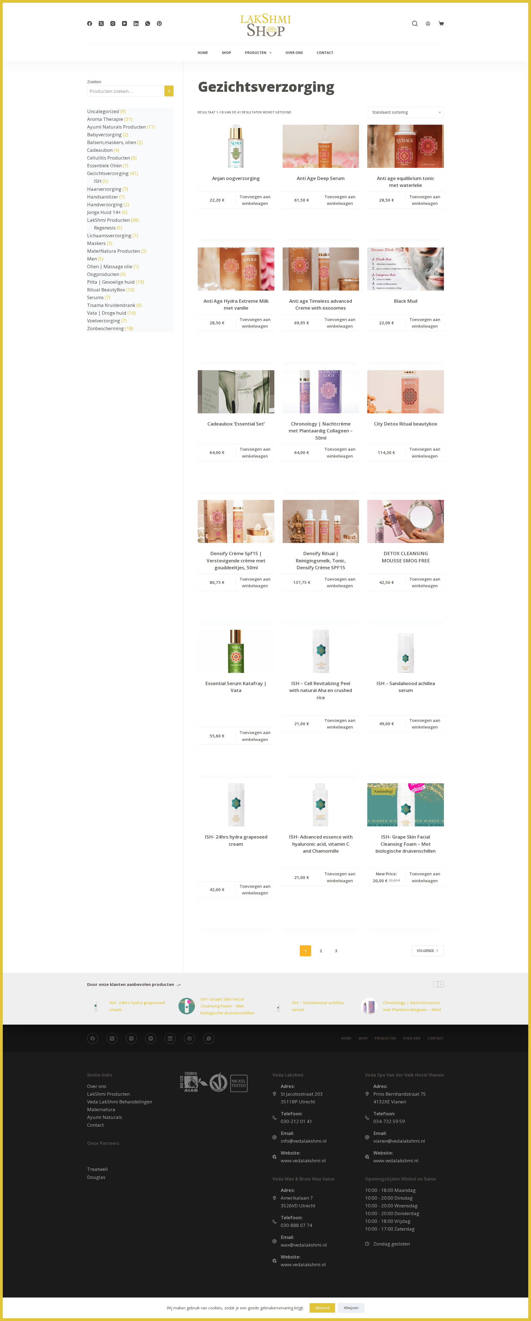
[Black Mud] (405, 269)
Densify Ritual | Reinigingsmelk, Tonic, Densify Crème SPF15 (321, 560)
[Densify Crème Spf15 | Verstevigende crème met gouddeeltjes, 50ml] (236, 521)
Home (203, 52)
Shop (226, 52)
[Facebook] (89, 23)
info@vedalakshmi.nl (304, 1141)
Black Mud (405, 301)
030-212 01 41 (296, 1121)
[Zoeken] (415, 23)
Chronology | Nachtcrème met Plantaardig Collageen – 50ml (321, 431)
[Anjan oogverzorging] (236, 146)
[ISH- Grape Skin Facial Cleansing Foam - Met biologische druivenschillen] (405, 804)
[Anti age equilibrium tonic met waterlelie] (405, 146)
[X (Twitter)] (101, 23)
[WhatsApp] (147, 23)
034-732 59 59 (389, 1121)
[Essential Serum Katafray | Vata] (236, 651)
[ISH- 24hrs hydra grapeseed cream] (236, 804)
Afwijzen (351, 1307)
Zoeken (94, 81)
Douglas (96, 1177)
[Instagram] (112, 23)
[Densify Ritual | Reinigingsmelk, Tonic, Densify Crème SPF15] (321, 521)
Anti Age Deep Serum (321, 178)
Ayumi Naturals (104, 1117)
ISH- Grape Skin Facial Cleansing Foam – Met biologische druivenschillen (406, 844)
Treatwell (97, 1169)
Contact (325, 52)
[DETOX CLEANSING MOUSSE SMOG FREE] (405, 521)
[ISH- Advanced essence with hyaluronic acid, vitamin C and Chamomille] (321, 804)
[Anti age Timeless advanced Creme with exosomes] (321, 269)
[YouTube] (124, 23)
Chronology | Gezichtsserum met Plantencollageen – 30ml (412, 1006)
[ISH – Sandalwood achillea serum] (278, 1006)
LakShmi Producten (108, 1094)
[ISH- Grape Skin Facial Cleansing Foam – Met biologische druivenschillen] (186, 1006)
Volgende (425, 950)
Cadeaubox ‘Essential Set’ (236, 424)
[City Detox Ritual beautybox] (405, 391)
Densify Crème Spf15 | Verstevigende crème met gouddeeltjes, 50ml (236, 560)
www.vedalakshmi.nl (303, 1160)
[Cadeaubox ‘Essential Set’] (236, 391)
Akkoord (322, 1307)
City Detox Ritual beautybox (405, 424)
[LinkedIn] (136, 23)
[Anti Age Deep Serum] (321, 146)
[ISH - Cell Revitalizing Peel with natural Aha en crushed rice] (321, 651)
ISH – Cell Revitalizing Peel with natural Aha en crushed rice (320, 690)
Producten (255, 52)
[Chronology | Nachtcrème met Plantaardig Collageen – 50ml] (321, 391)
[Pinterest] (159, 23)
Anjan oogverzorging (236, 178)
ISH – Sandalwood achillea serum (318, 1006)
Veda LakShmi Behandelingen (119, 1101)
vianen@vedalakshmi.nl (399, 1141)
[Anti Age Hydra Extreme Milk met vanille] (236, 269)
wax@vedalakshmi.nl (304, 1245)
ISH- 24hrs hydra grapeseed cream (137, 1006)
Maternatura (101, 1109)
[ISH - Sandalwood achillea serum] (405, 651)
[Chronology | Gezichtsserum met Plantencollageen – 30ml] (369, 1006)
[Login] (428, 24)
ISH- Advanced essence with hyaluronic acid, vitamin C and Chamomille (321, 844)
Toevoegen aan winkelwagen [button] (255, 200)
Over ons (294, 52)
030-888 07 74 (296, 1225)
